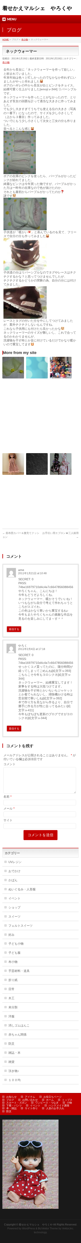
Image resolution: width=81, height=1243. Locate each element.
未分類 (12, 1007)
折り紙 (12, 980)
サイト (8, 820)
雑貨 (11, 1062)
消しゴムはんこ (19, 1025)
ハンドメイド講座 (59, 1105)
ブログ (10, 1099)
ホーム (50, 1099)
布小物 (6, 62)
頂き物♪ (13, 1071)
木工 (11, 998)
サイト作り (31, 1108)
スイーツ (14, 916)
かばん (12, 880)
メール (8, 808)
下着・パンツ (14, 1105)
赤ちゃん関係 (17, 1034)
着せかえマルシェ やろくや (37, 8)
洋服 (11, 1016)
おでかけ (14, 871)
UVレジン (15, 862)
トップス (67, 1099)
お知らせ (11, 1096)
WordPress (28, 1228)
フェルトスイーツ (20, 925)
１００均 (14, 1080)
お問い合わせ (30, 1099)
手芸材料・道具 (19, 971)
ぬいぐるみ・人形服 (22, 889)
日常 (11, 989)
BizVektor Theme (48, 1228)
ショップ (14, 907)
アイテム (30, 1096)
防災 (11, 1043)
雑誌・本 (14, 1052)
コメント (9, 764)
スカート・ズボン (16, 1102)
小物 (69, 1102)
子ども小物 (16, 943)
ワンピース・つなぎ (47, 1102)
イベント (14, 898)
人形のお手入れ (55, 1108)
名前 (7, 796)
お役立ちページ (52, 1096)
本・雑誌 (11, 1108)
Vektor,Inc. (68, 1228)
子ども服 (14, 952)
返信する (14, 629)
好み (11, 934)
